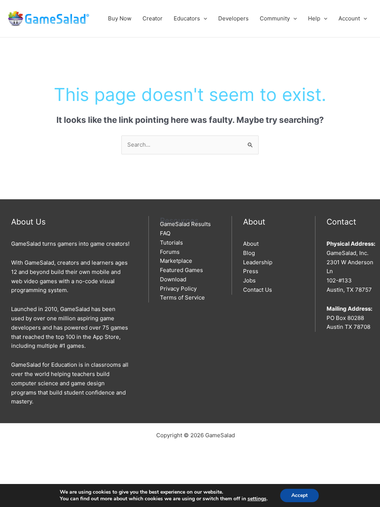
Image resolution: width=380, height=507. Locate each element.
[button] (203, 18)
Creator (152, 18)
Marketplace (176, 260)
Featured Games (181, 270)
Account (349, 18)
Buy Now (119, 18)
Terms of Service (182, 297)
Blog (249, 252)
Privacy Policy (178, 288)
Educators (187, 18)
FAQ (165, 233)
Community (275, 18)
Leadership (257, 262)
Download (173, 279)
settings (257, 498)
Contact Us (257, 289)
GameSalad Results (185, 224)
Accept (299, 495)
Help (314, 18)
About (251, 243)
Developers (233, 18)
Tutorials (171, 242)
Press (250, 271)
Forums (170, 251)
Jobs (249, 280)
